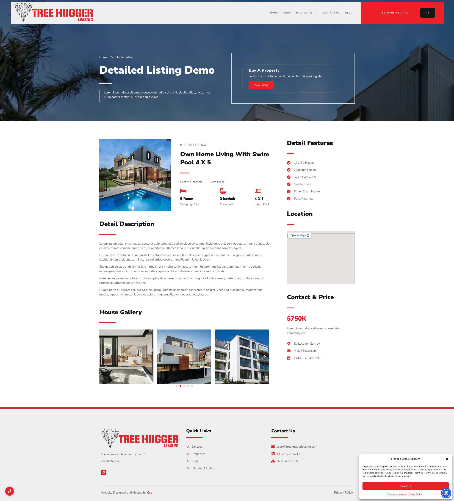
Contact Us (331, 12)
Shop (287, 12)
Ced (149, 493)
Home (274, 12)
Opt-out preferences (397, 494)
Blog (349, 12)
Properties (304, 12)
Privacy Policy (415, 494)
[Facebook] (103, 472)
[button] (447, 459)
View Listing (261, 85)
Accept (406, 486)
